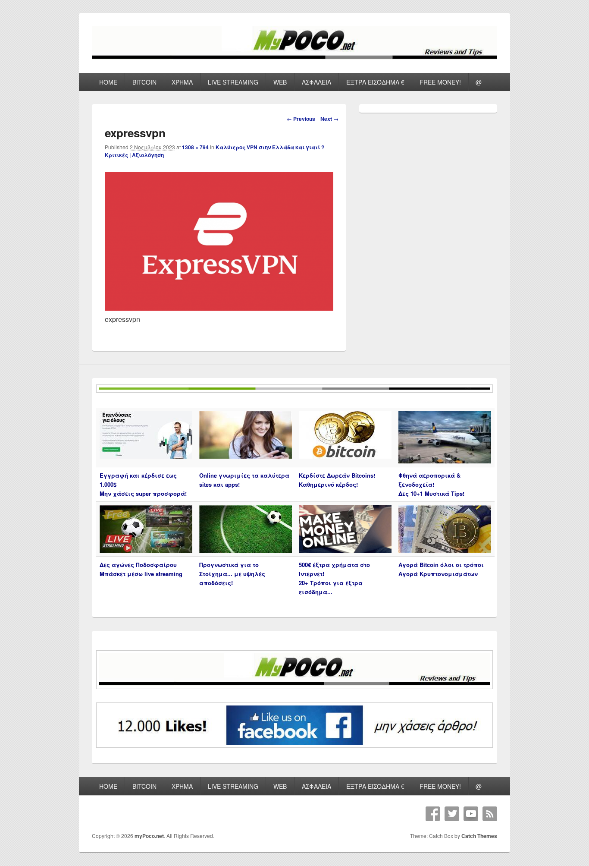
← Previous (301, 119)
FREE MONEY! (440, 82)
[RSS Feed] (489, 813)
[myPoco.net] (294, 57)
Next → (329, 119)
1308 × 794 (195, 147)
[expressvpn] (219, 308)
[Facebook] (433, 813)
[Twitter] (452, 813)
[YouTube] (471, 813)
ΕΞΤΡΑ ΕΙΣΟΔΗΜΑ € (375, 82)
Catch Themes (479, 836)
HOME (108, 82)
